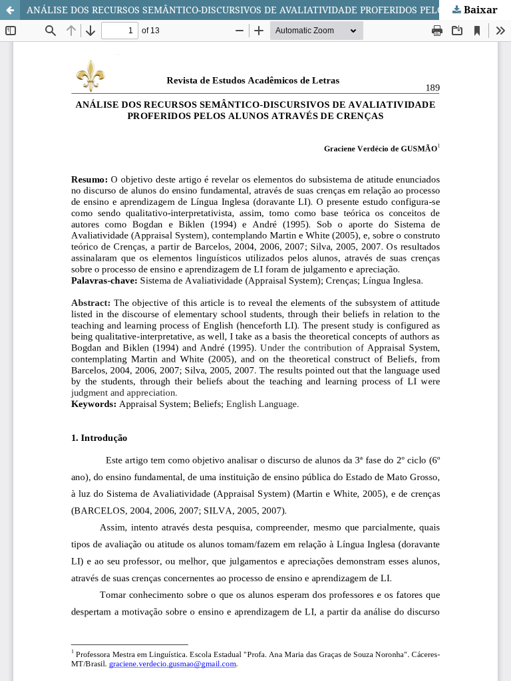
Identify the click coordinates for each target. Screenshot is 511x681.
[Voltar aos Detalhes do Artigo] (10, 10)
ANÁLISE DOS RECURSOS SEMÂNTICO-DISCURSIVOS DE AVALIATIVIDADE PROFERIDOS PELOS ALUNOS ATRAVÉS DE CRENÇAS (269, 9)
